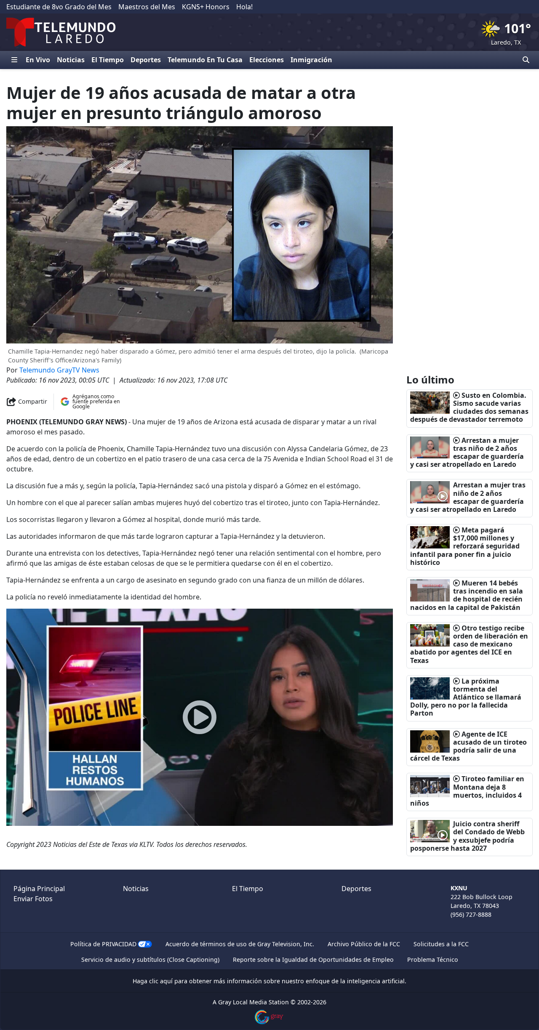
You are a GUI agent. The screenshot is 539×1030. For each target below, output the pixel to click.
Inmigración (311, 59)
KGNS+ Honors (205, 6)
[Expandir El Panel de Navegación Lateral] (14, 59)
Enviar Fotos (33, 898)
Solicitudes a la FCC (441, 944)
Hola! (244, 6)
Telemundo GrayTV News (59, 370)
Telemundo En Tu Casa (205, 59)
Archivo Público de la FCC (364, 944)
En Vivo (38, 59)
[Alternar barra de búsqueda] (526, 59)
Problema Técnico (432, 959)
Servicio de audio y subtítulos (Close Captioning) (150, 959)
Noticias (71, 59)
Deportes (146, 59)
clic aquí (161, 981)
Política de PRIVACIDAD (103, 944)
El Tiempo (107, 59)
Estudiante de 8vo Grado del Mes (59, 6)
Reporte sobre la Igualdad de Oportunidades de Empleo (313, 959)
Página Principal (39, 888)
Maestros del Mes (146, 6)
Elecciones (266, 59)
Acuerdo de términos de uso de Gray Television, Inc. (239, 944)
